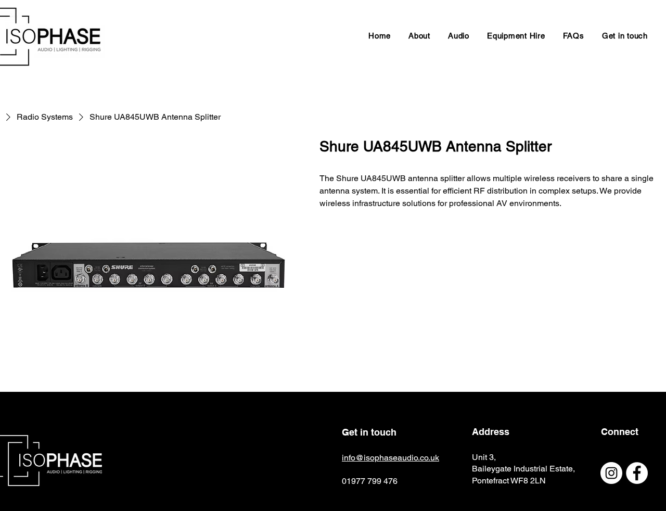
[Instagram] (611, 473)
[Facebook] (637, 473)
